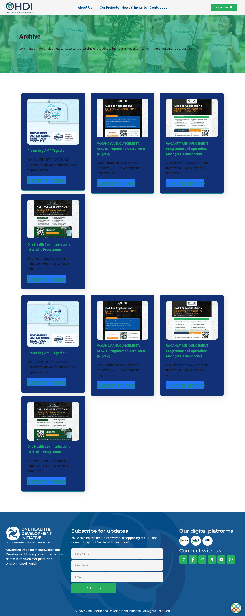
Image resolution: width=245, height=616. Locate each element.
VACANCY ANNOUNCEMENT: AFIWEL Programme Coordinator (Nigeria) (121, 149)
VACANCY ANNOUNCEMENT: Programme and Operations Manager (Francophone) (187, 149)
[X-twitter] (212, 559)
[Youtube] (221, 559)
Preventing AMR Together (46, 151)
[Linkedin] (183, 559)
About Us (85, 7)
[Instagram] (202, 559)
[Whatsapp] (231, 559)
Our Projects (109, 7)
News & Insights (134, 7)
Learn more (46, 180)
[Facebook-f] (193, 559)
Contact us (158, 7)
